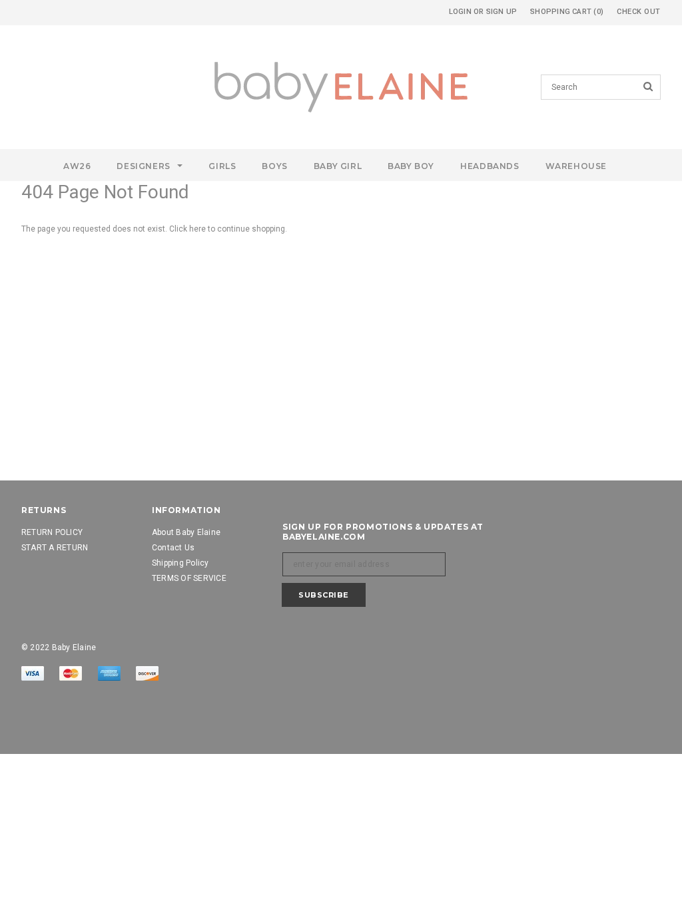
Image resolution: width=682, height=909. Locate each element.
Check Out (639, 11)
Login (460, 11)
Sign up (501, 11)
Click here (188, 229)
